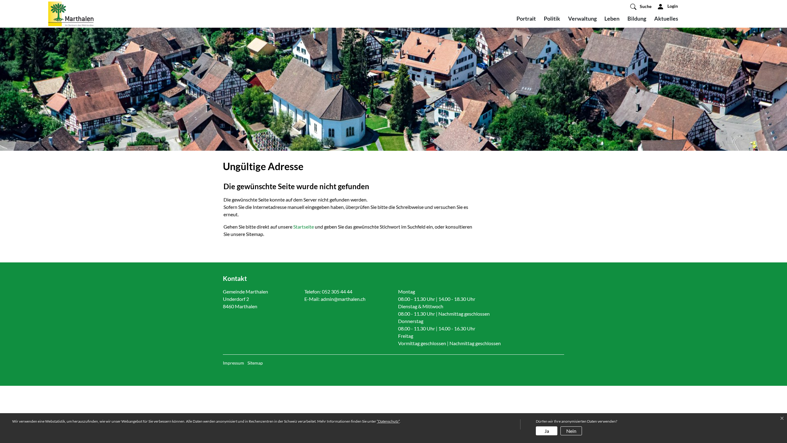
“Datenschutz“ (388, 421)
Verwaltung (582, 18)
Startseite (303, 226)
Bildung (636, 18)
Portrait (526, 18)
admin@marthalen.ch (343, 299)
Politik (552, 18)
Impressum (233, 362)
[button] (640, 6)
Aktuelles (666, 18)
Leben (611, 18)
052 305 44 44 (337, 291)
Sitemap (255, 362)
